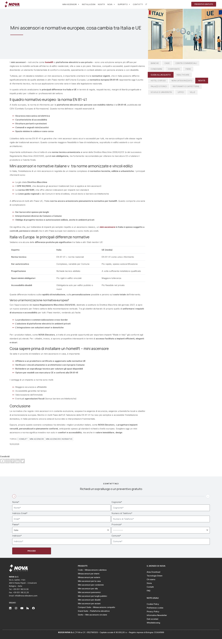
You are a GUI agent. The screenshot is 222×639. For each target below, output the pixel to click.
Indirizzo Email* (19, 513)
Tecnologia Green (154, 575)
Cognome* (117, 502)
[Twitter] (22, 461)
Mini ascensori (69, 4)
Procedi (31, 551)
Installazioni (88, 4)
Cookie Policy (153, 604)
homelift (49, 62)
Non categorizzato (182, 80)
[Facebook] (2, 461)
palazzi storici (159, 86)
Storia (149, 583)
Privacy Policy (153, 611)
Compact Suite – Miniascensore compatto (96, 607)
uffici (181, 92)
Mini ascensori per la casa (89, 581)
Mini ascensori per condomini (91, 585)
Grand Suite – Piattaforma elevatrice (94, 611)
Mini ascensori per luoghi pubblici (92, 596)
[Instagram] (7, 461)
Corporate (174, 69)
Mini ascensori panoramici (89, 592)
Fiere (188, 69)
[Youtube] (22, 608)
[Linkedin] (17, 461)
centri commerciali (186, 63)
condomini (156, 69)
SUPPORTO (123, 4)
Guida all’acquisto (161, 75)
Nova (109, 4)
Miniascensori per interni (88, 573)
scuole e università (161, 92)
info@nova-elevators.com (26, 595)
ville (192, 92)
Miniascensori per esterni (89, 577)
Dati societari (152, 619)
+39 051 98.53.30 (21, 589)
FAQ (148, 590)
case (167, 63)
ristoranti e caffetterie (186, 86)
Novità (101, 4)
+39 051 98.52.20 (21, 592)
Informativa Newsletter (157, 615)
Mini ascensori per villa (88, 588)
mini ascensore (107, 227)
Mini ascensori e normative (59, 439)
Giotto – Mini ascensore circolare (92, 614)
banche (155, 63)
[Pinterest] (12, 461)
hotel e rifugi (158, 80)
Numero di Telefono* (122, 513)
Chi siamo (151, 579)
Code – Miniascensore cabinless (92, 570)
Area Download (153, 572)
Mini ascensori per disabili (89, 600)
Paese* (15, 524)
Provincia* (117, 524)
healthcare (183, 75)
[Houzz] (27, 608)
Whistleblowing (153, 622)
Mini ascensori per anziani (89, 603)
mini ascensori (37, 439)
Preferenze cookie (155, 608)
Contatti (138, 4)
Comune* (116, 535)
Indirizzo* (17, 535)
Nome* (15, 502)
